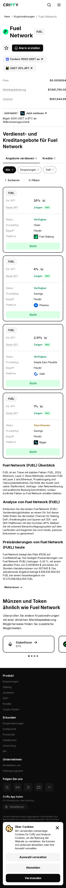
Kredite (7, 703)
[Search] (49, 5)
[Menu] (59, 5)
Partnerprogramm (13, 770)
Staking (7, 687)
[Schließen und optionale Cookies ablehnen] (57, 828)
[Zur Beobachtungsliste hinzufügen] (6, 48)
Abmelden (33, 867)
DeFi (5, 698)
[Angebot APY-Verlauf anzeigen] (44, 200)
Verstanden (33, 878)
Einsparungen (11, 681)
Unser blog (9, 745)
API (5, 751)
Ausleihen (8, 692)
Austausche (9, 728)
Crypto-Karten (11, 709)
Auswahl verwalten (33, 857)
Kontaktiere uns (12, 765)
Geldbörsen (10, 740)
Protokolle (9, 734)
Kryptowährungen (13, 723)
